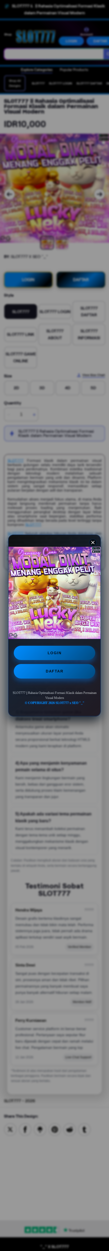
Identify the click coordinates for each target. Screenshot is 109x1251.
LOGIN (55, 653)
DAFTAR (54, 671)
